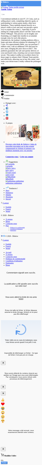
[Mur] (23, 105)
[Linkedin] (23, 115)
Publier (4, 463)
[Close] (3, 363)
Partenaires (13, 230)
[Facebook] (23, 108)
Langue (6, 203)
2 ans (3, 14)
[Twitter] (23, 112)
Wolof (8, 211)
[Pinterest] (23, 118)
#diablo (8, 195)
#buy (7, 190)
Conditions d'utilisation (16, 229)
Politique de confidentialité (17, 227)
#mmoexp (9, 193)
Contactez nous (11, 224)
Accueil (8, 252)
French (8, 209)
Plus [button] (7, 226)
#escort (8, 199)
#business (9, 197)
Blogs (8, 221)
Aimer (6, 92)
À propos (9, 219)
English (8, 207)
